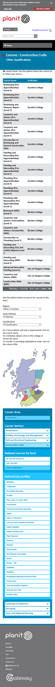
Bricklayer (10, 482)
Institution (33, 81)
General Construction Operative (19, 509)
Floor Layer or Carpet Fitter (17, 500)
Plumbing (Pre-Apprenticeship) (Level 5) (11, 191)
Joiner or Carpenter (14, 518)
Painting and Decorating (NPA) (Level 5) (12, 260)
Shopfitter (10, 572)
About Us (8, 643)
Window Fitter (12, 595)
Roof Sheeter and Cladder (16, 554)
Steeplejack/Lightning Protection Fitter (22, 577)
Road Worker (12, 550)
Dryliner (10, 495)
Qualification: (9, 322)
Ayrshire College (35, 88)
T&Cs (7, 654)
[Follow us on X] (50, 30)
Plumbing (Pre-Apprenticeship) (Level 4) (11, 181)
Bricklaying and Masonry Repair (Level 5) (11, 108)
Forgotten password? (40, 30)
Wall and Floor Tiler (14, 590)
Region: (6, 306)
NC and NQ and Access (15, 459)
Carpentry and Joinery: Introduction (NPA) (14, 231)
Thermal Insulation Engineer (17, 586)
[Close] (51, 3)
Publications (9, 669)
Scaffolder (10, 568)
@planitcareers (11, 665)
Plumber (10, 545)
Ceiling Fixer (11, 487)
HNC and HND (12, 463)
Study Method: (9, 314)
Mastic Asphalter (13, 527)
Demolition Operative (15, 491)
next (44, 289)
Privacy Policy (9, 651)
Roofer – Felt (11, 563)
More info (8, 9)
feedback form (10, 662)
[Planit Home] (16, 25)
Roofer (9, 559)
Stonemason (11, 581)
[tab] (27, 431)
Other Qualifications (14, 468)
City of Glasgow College (39, 269)
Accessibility (9, 647)
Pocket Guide (9, 658)
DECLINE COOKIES (43, 9)
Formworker (11, 505)
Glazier (9, 514)
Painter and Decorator (15, 532)
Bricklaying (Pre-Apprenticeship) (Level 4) (11, 88)
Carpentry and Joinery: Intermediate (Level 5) (14, 221)
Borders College (35, 212)
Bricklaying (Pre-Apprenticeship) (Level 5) (11, 98)
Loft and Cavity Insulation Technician (20, 523)
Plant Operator (12, 536)
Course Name (10, 81)
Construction (11, 418)
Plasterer (10, 541)
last (49, 289)
